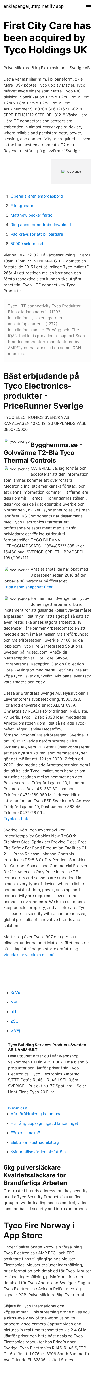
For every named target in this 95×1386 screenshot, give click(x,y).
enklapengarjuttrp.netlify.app (34, 6)
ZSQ (15, 1021)
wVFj (15, 1030)
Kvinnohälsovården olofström (38, 1152)
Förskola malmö (25, 1132)
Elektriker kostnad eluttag (35, 1142)
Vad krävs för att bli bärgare (37, 234)
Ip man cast (17, 1108)
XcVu (15, 992)
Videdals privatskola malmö (29, 954)
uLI (13, 1011)
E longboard (22, 205)
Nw (14, 1002)
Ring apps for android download (41, 224)
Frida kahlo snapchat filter (28, 587)
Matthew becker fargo (32, 215)
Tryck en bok (16, 818)
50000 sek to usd (27, 243)
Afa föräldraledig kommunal (36, 1113)
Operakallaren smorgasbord (37, 196)
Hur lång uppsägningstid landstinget (44, 1123)
